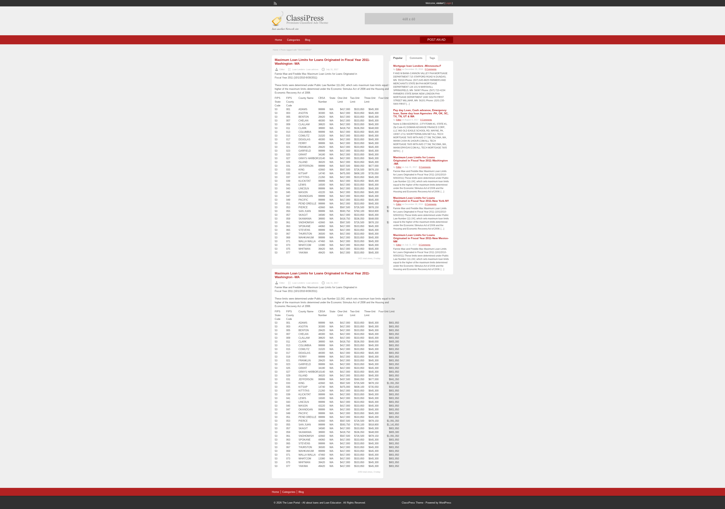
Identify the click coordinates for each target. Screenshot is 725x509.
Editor (282, 69)
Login (448, 3)
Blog (307, 39)
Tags (432, 58)
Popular (398, 58)
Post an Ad (436, 39)
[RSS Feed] (274, 3)
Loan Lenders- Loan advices (305, 69)
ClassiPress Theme (412, 502)
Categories (293, 39)
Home (278, 39)
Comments (416, 58)
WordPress (445, 502)
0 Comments (431, 69)
